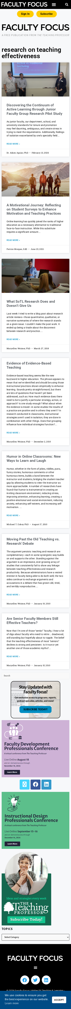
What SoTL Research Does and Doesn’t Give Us (31, 304)
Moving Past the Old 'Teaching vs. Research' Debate (33, 541)
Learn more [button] (12, 1003)
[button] (54, 4)
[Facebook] (35, 785)
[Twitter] (35, 979)
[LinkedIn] (46, 785)
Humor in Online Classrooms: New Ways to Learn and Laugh (34, 458)
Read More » (13, 144)
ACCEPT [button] (59, 1000)
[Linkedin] (46, 979)
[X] (25, 785)
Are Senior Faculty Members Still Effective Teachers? (32, 621)
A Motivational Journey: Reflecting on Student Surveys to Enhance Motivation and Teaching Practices (34, 209)
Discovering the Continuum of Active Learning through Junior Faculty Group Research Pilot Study (34, 109)
